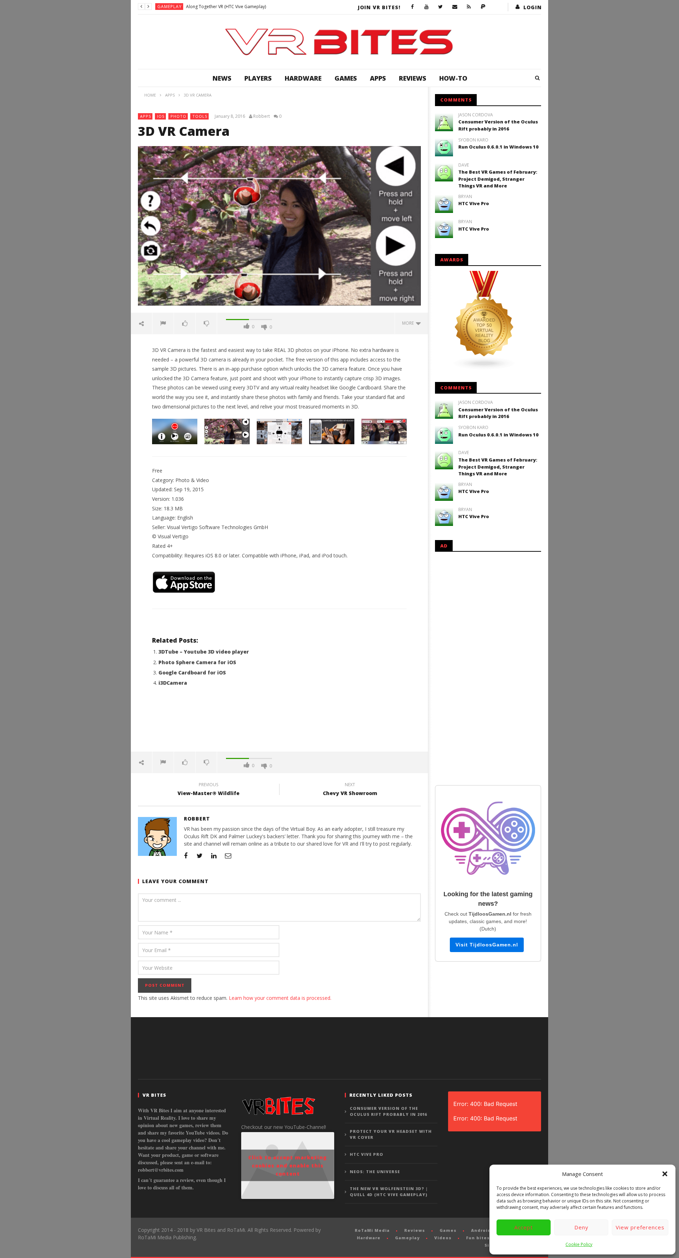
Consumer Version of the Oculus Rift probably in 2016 (498, 125)
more (409, 323)
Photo (178, 116)
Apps (378, 78)
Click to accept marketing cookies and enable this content (287, 1165)
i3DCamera (172, 682)
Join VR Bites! (379, 7)
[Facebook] (412, 7)
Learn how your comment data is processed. (280, 998)
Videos (443, 1237)
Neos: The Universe (375, 1171)
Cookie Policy (578, 1244)
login (532, 7)
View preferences (640, 1227)
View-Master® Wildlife (208, 790)
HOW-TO (453, 78)
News (222, 78)
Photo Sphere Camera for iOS (197, 662)
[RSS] (469, 7)
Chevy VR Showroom (350, 790)
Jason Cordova (475, 115)
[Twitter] (441, 7)
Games (346, 78)
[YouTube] (426, 7)
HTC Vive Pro (473, 203)
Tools (199, 116)
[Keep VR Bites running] (483, 7)
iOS (160, 116)
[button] (664, 1173)
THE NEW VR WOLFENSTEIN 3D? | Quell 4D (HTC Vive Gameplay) (389, 1191)
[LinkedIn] (214, 855)
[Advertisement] (279, 723)
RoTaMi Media (372, 1230)
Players (258, 78)
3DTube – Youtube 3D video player (203, 651)
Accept (523, 1227)
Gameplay (169, 7)
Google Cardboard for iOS (192, 672)
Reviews (412, 78)
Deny (581, 1227)
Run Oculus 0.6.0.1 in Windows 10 (498, 147)
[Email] (455, 7)
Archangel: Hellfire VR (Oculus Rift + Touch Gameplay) (239, 7)
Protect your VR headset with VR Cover (391, 1134)
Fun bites (478, 1237)
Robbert (261, 116)
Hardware (303, 78)
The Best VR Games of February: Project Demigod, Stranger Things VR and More (497, 179)
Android (481, 1230)
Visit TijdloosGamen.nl (486, 944)
